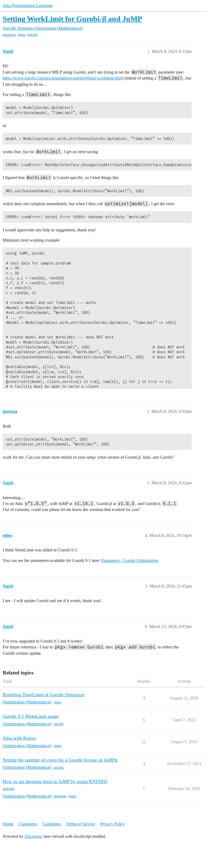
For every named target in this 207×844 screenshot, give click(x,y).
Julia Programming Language (28, 5)
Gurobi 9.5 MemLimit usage (31, 716)
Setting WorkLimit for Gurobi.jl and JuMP (72, 19)
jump (21, 35)
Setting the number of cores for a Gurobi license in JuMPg (60, 760)
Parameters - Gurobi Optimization (129, 560)
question (9, 35)
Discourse (33, 836)
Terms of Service (80, 824)
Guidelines (51, 824)
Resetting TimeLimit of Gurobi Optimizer (44, 694)
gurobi (32, 35)
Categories (28, 824)
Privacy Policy (112, 824)
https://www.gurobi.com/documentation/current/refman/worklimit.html (62, 78)
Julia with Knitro (19, 738)
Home (8, 824)
